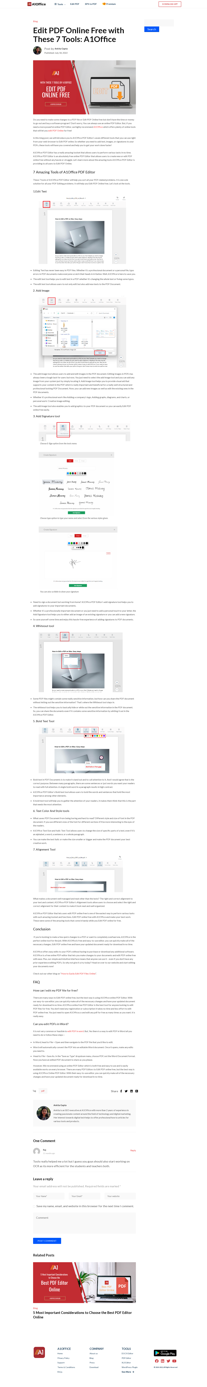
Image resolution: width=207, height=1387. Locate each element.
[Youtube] (174, 1361)
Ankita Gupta (61, 48)
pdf (42, 1091)
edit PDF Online (56, 130)
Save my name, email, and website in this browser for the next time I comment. (85, 1206)
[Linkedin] (131, 1091)
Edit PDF (74, 4)
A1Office (39, 4)
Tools (60, 4)
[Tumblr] (136, 1091)
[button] (170, 4)
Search (151, 29)
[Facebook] (121, 1091)
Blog (35, 21)
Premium (111, 4)
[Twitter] (126, 1091)
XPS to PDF (91, 4)
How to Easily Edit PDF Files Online (78, 973)
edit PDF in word (75, 1031)
